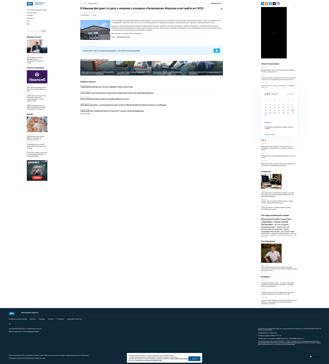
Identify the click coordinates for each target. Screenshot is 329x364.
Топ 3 (263, 140)
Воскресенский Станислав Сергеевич (276, 220)
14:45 (265, 82)
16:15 (265, 75)
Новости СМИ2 (85, 113)
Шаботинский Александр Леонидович (275, 228)
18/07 (28, 143)
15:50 (265, 265)
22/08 (28, 55)
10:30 (265, 160)
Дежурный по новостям (74, 319)
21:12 (265, 289)
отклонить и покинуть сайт (153, 360)
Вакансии (33, 319)
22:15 (265, 206)
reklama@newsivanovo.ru (296, 338)
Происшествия (92, 3)
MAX (37, 331)
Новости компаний (35, 68)
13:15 (31, 104)
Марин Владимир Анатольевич (275, 230)
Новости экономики (270, 64)
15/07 (28, 151)
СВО (28, 21)
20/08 (262, 153)
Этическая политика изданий (18, 319)
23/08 (262, 67)
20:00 (31, 143)
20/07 (262, 289)
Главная (84, 3)
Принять (194, 359)
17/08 (262, 160)
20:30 (31, 134)
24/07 (28, 134)
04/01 (262, 265)
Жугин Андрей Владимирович (274, 225)
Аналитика (30, 18)
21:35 (31, 86)
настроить (139, 360)
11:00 (265, 280)
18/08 (262, 206)
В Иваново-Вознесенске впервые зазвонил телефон (278, 127)
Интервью (30, 15)
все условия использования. (179, 358)
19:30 (265, 191)
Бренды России (34, 37)
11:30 (31, 151)
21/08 (28, 86)
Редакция (42, 319)
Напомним (115, 26)
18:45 (265, 199)
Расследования (268, 241)
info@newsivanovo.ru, (282, 338)
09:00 (31, 55)
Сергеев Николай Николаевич (280, 233)
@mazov (30, 331)
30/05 (262, 297)
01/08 (262, 280)
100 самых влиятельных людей (36, 10)
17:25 (31, 94)
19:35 (265, 67)
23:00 (265, 143)
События (267, 122)
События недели (32, 13)
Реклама (50, 319)
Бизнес (30, 114)
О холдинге (60, 319)
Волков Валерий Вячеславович (285, 235)
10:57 (266, 153)
